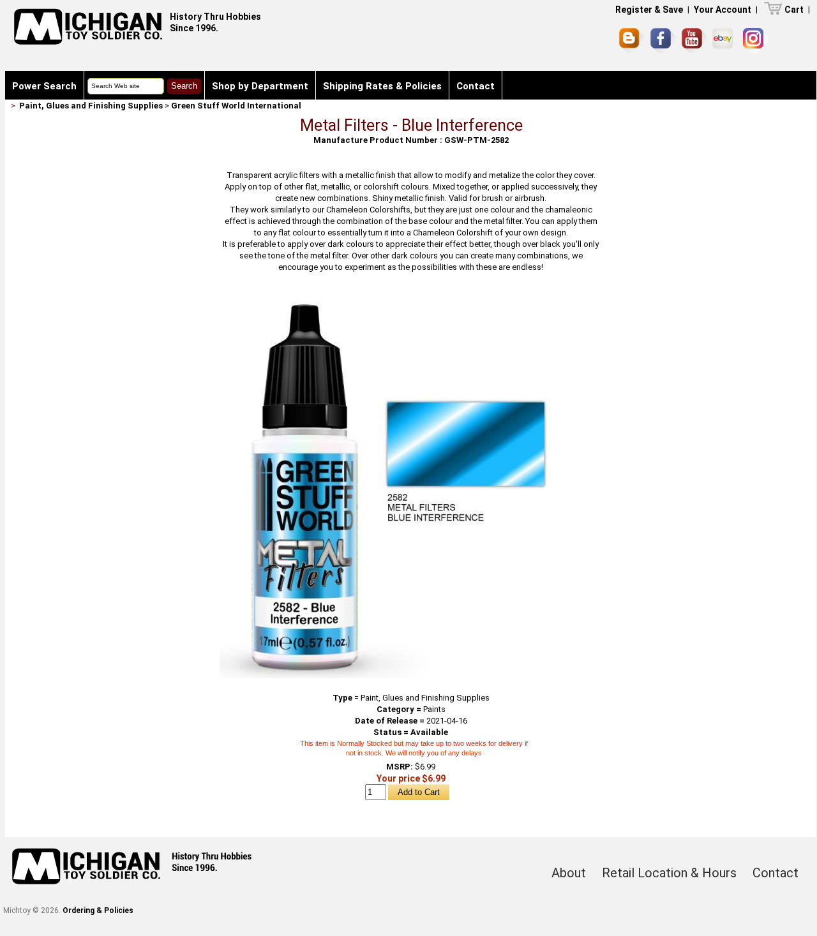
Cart (794, 9)
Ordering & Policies (98, 910)
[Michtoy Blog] (632, 41)
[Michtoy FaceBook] (663, 41)
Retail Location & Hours (669, 872)
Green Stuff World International (236, 105)
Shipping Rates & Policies (382, 86)
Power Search (44, 86)
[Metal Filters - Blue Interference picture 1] (411, 300)
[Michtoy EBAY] (724, 40)
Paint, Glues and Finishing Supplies (91, 105)
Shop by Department (260, 86)
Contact (475, 86)
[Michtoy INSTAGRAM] (755, 40)
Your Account (722, 9)
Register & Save (649, 9)
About (568, 872)
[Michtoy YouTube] (694, 40)
